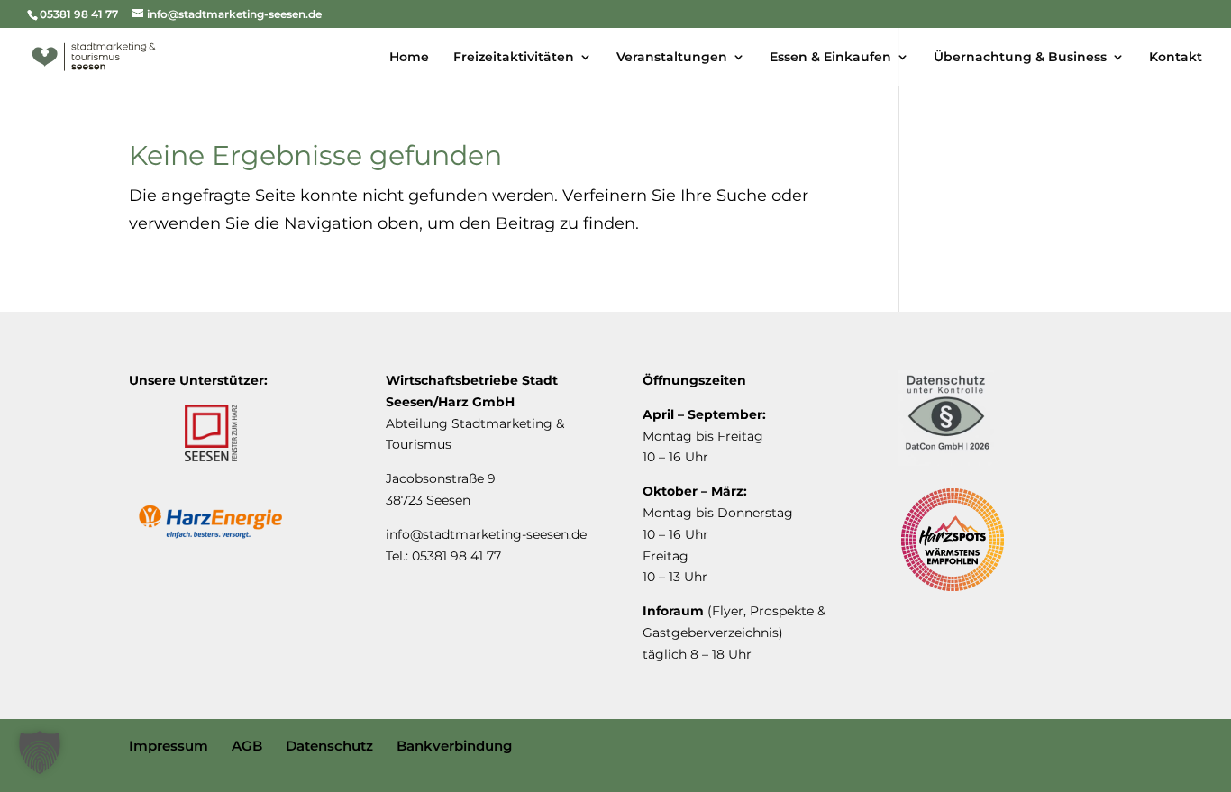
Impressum (168, 745)
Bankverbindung (454, 745)
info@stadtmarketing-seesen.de (486, 534)
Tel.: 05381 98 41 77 (443, 556)
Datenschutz (329, 745)
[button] (39, 752)
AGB (247, 745)
